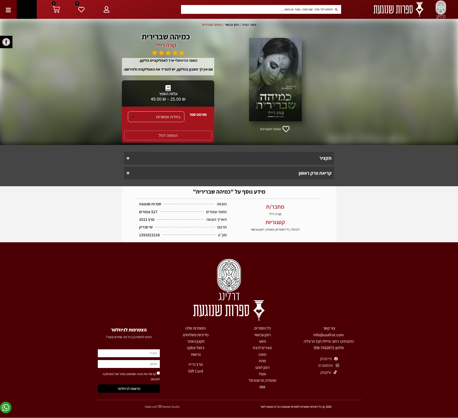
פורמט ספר (198, 115)
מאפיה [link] (270, 229)
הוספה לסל (168, 135)
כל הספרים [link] (283, 229)
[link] (6, 42)
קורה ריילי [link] (165, 45)
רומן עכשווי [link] (232, 24)
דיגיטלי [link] (295, 229)
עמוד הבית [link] (249, 24)
